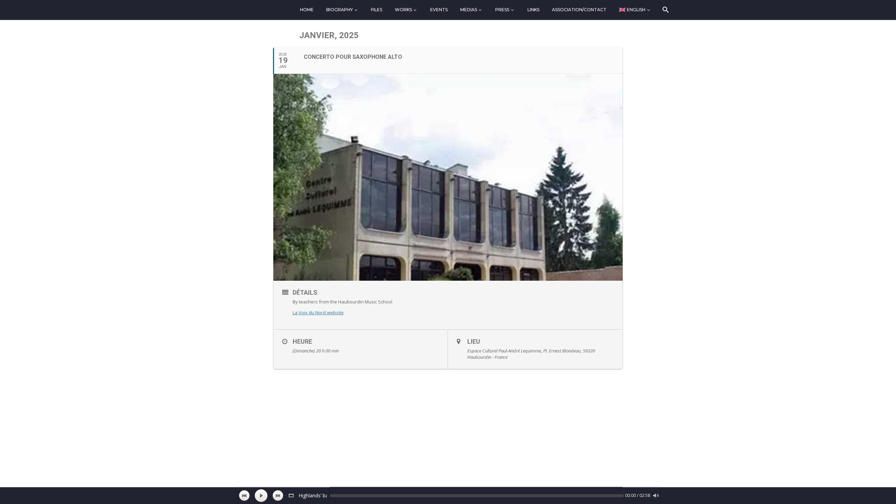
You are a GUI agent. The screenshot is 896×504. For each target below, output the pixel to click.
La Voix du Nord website (318, 312)
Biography (339, 9)
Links (533, 9)
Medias (468, 9)
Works (403, 9)
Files (376, 9)
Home (307, 9)
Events (439, 9)
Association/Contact (579, 9)
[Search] (665, 9)
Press (502, 9)
